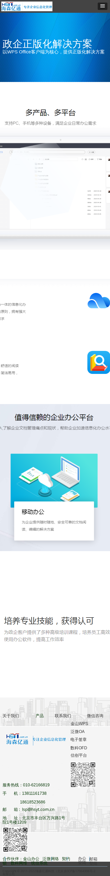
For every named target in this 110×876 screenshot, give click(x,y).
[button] (102, 6)
